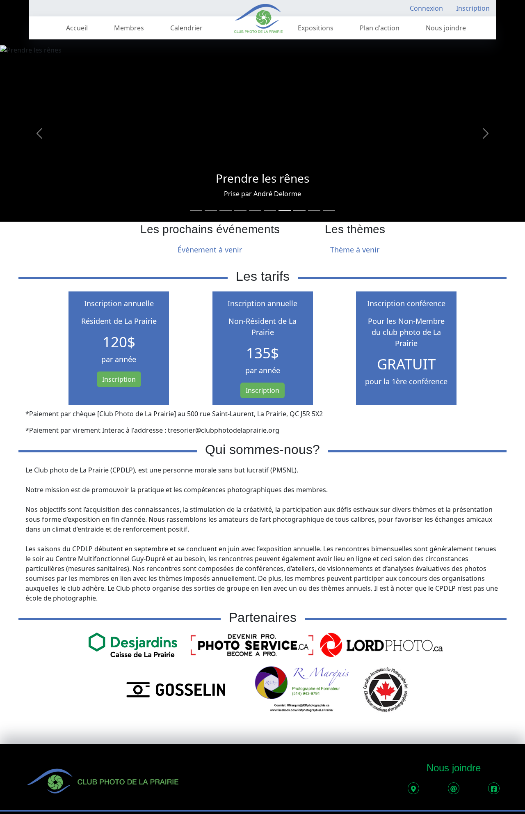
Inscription (473, 8)
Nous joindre (446, 27)
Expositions (315, 27)
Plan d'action (379, 27)
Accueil (77, 27)
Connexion (426, 8)
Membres (129, 27)
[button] (39, 133)
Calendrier (186, 27)
